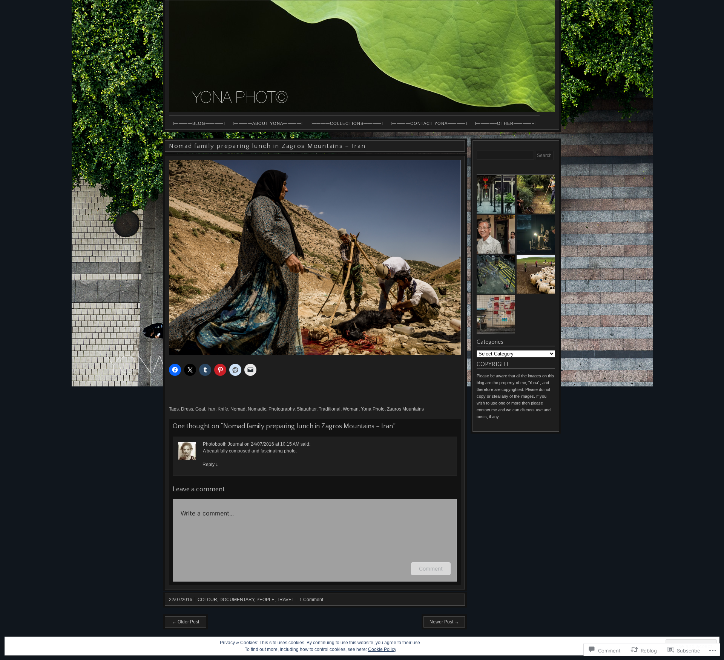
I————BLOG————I (199, 123)
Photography (281, 409)
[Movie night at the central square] (536, 234)
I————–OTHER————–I (505, 123)
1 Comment (311, 599)
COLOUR (207, 599)
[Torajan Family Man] (496, 234)
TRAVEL (285, 599)
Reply (210, 464)
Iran (211, 409)
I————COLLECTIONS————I (346, 123)
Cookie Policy (382, 649)
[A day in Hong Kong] (496, 274)
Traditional (330, 409)
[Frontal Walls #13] (496, 314)
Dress (187, 409)
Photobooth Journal (223, 444)
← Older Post (185, 622)
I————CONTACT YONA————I (429, 123)
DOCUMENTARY (236, 599)
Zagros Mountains (405, 409)
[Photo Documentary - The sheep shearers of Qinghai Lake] (536, 274)
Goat (200, 409)
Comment (431, 568)
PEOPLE (265, 599)
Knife (223, 409)
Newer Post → (444, 622)
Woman (351, 409)
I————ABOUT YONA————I (268, 123)
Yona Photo (373, 409)
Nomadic (257, 409)
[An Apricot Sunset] (536, 194)
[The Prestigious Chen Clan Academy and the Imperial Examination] (496, 194)
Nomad (237, 409)
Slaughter (306, 409)
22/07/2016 (180, 599)
